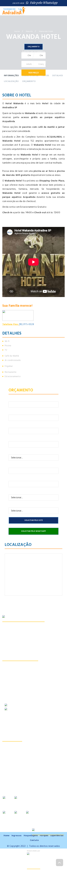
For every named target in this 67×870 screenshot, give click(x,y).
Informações (11, 75)
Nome (12, 398)
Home (8, 16)
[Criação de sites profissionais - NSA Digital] (33, 860)
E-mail (11, 411)
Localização (11, 81)
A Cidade (56, 16)
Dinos (8, 19)
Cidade (12, 438)
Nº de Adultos (16, 491)
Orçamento (54, 19)
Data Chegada (16, 464)
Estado (12, 451)
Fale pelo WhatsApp (43, 3)
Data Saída (14, 477)
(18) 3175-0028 (18, 3)
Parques (44, 835)
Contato (38, 19)
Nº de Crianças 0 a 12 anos (22, 504)
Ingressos (40, 16)
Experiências (56, 835)
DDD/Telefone (16, 424)
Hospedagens (23, 16)
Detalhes (57, 75)
